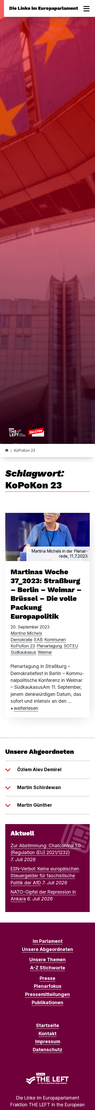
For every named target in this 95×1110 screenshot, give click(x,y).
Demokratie (21, 639)
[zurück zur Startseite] (26, 432)
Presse (47, 978)
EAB (38, 639)
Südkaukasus (23, 652)
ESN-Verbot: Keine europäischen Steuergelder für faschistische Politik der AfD (45, 875)
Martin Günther (34, 805)
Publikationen (47, 1002)
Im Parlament (48, 941)
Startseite (47, 1025)
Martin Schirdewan (39, 787)
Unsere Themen (47, 959)
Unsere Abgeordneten (47, 949)
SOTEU (71, 645)
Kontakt (47, 1033)
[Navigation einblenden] (86, 8)
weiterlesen (26, 708)
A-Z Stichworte (47, 967)
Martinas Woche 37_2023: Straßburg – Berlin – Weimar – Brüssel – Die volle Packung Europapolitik (46, 594)
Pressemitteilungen (47, 994)
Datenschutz (47, 1049)
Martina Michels (26, 633)
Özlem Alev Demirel (39, 769)
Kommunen (55, 639)
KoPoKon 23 (23, 645)
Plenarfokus (47, 986)
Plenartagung (49, 645)
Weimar (45, 652)
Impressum (47, 1041)
